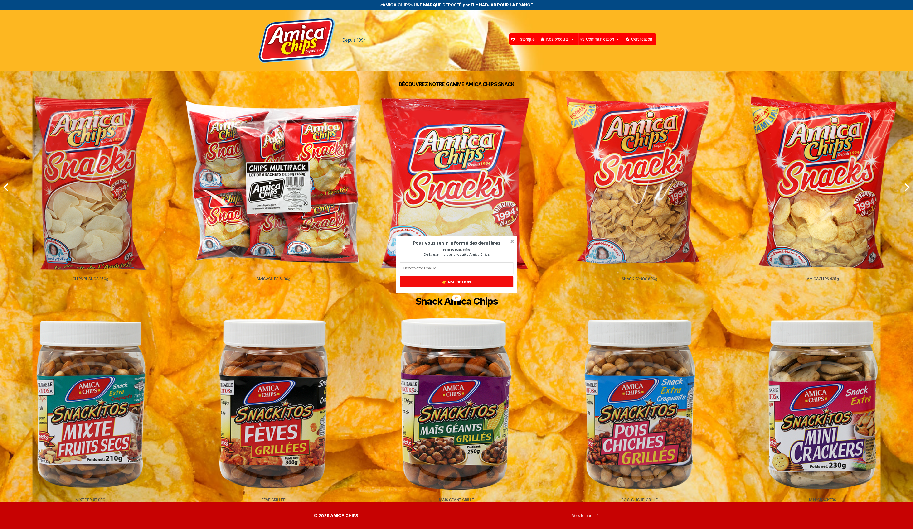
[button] (457, 246)
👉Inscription (456, 281)
